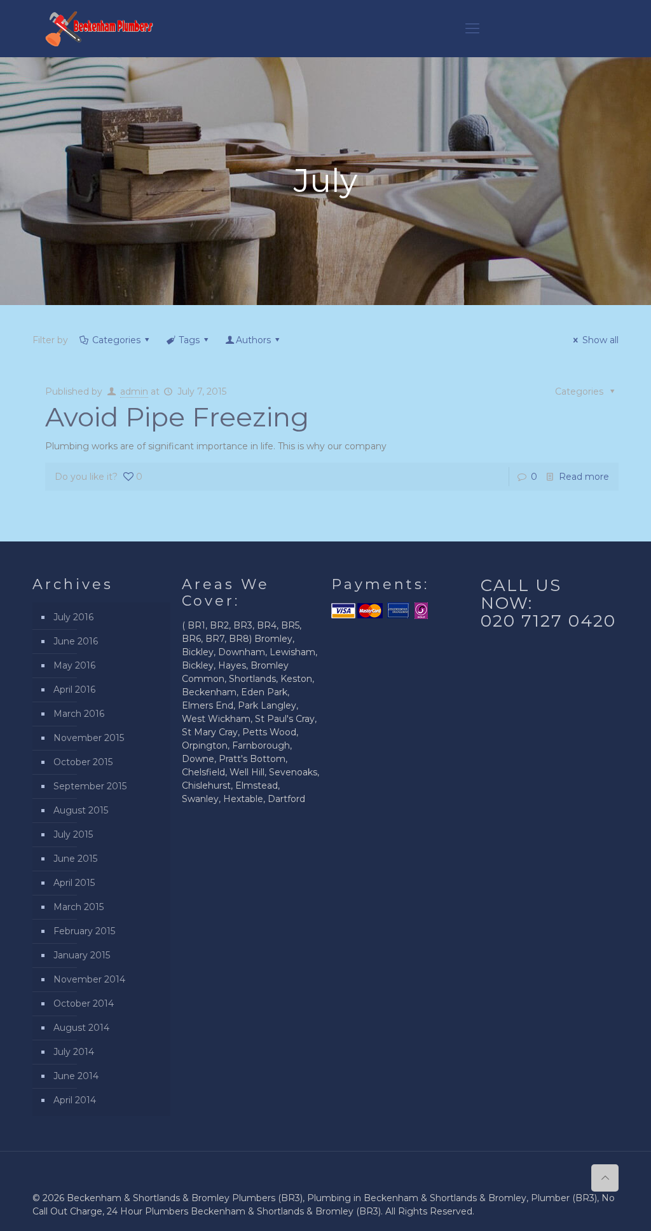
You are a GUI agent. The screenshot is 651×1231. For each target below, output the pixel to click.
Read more (584, 476)
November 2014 (89, 979)
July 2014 (73, 1052)
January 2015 (81, 955)
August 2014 (81, 1027)
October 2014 (83, 1003)
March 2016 (78, 713)
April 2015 (74, 882)
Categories (116, 340)
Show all (600, 340)
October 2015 (83, 762)
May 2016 (74, 665)
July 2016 (73, 617)
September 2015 (90, 786)
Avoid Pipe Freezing (177, 416)
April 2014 (74, 1100)
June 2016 (75, 641)
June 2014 (76, 1076)
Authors (253, 340)
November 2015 (88, 738)
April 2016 (74, 689)
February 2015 (84, 931)
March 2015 (78, 907)
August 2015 (80, 810)
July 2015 (73, 834)
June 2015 (75, 858)
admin (134, 391)
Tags (189, 340)
